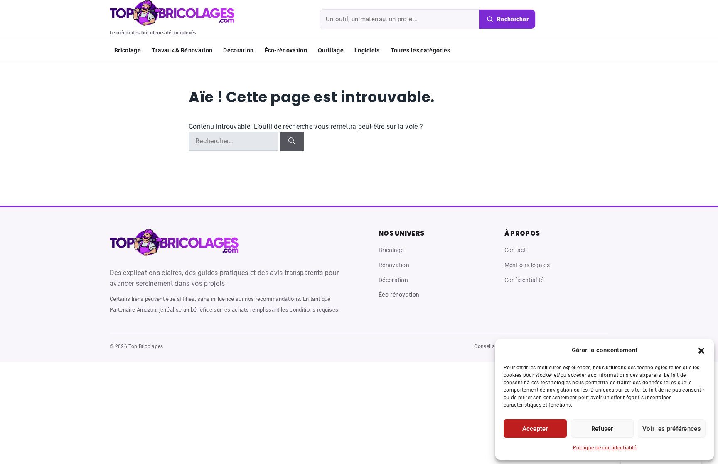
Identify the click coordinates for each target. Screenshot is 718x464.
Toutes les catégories (420, 50)
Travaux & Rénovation (182, 50)
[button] (701, 350)
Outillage (331, 50)
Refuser (602, 428)
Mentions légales (527, 265)
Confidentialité (524, 280)
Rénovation (394, 265)
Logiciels (367, 50)
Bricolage (127, 50)
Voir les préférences (671, 428)
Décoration (238, 50)
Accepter (535, 428)
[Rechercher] (292, 141)
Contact (515, 250)
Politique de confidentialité (605, 448)
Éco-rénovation (286, 50)
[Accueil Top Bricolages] (174, 242)
